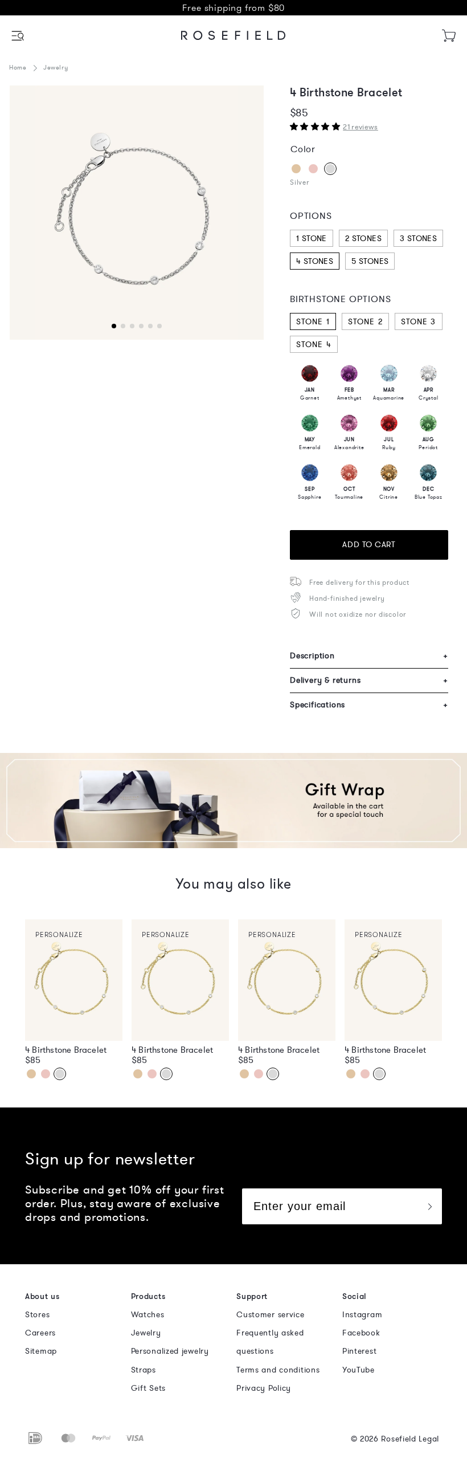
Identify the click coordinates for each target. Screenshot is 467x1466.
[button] (18, 35)
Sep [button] (309, 493)
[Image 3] (137, 212)
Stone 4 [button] (313, 344)
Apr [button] (429, 393)
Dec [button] (429, 493)
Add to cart (368, 544)
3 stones (418, 238)
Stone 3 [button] (418, 321)
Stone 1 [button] (313, 321)
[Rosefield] (233, 35)
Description (369, 655)
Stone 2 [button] (365, 321)
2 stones (363, 238)
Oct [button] (349, 493)
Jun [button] (349, 443)
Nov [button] (388, 493)
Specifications (369, 704)
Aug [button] (428, 443)
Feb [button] (349, 393)
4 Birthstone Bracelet (65, 1050)
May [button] (310, 443)
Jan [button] (309, 393)
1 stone (311, 238)
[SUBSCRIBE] (429, 1206)
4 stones (314, 261)
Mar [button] (388, 393)
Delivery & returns (369, 680)
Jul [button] (388, 443)
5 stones (369, 261)
